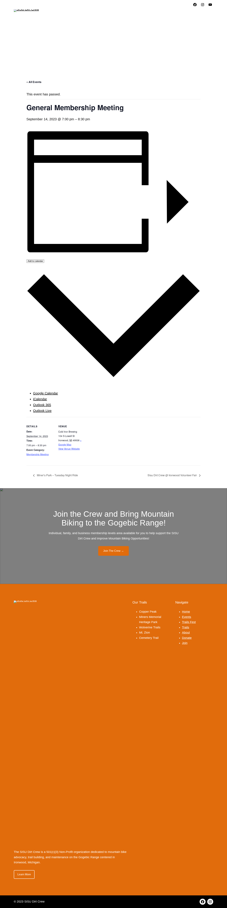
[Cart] (209, 13)
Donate (187, 638)
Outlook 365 (42, 405)
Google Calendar (45, 393)
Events (186, 617)
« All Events (33, 82)
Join (184, 643)
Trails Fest (189, 622)
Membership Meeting (37, 454)
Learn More (24, 874)
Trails (185, 627)
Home (186, 611)
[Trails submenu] (107, 12)
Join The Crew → (113, 550)
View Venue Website (69, 448)
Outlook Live (42, 411)
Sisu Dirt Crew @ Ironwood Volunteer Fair (172, 475)
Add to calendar (35, 261)
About (186, 632)
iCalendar (40, 399)
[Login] (185, 11)
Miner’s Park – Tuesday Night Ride (57, 475)
